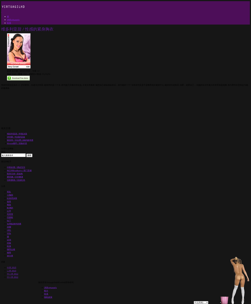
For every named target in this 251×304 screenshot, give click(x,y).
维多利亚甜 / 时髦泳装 (17, 133)
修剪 (9, 252)
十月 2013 (11, 267)
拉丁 (9, 220)
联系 (46, 294)
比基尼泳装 (12, 198)
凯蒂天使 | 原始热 (15, 173)
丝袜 (9, 243)
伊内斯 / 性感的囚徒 (16, 137)
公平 (9, 211)
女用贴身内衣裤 (14, 224)
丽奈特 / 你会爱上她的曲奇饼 (20, 140)
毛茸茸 (10, 214)
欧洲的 (10, 208)
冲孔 (9, 230)
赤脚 (9, 227)
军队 (9, 192)
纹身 (9, 246)
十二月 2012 (12, 274)
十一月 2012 (12, 277)
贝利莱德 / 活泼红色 (16, 180)
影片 (46, 290)
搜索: (3, 151)
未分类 (10, 255)
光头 (9, 233)
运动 (9, 239)
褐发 (9, 204)
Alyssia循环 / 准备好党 (17, 143)
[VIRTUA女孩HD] (13, 11)
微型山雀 (11, 249)
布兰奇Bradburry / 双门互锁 (19, 170)
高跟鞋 (10, 217)
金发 (9, 201)
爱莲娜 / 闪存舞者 (15, 177)
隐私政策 (48, 297)
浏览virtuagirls (50, 287)
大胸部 (10, 195)
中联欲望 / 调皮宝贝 (16, 167)
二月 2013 (11, 270)
